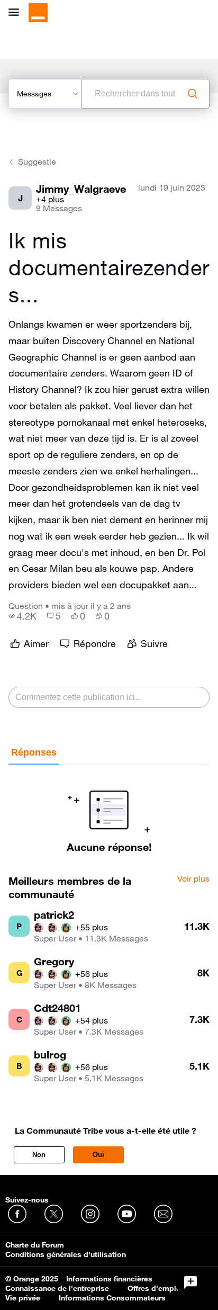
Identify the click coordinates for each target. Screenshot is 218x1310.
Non (39, 1155)
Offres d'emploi (155, 1288)
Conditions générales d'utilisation (65, 1254)
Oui (98, 1155)
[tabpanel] (109, 809)
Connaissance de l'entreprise (57, 1288)
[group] (22, 616)
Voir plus (193, 879)
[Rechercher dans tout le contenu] (193, 94)
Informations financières (109, 1279)
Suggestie (37, 161)
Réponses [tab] (34, 752)
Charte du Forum (34, 1245)
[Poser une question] (190, 1282)
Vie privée (22, 1298)
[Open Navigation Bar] (16, 13)
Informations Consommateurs (112, 1298)
